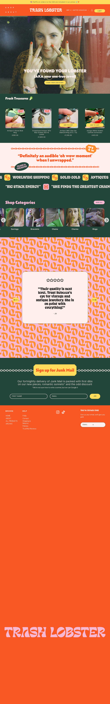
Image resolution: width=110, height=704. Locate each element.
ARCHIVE (9, 424)
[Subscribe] (92, 424)
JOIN (95, 396)
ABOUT (8, 418)
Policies (25, 426)
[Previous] (3, 220)
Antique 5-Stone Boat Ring (15, 131)
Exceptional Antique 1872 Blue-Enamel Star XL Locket (41, 132)
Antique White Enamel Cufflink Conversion (95, 131)
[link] (49, 178)
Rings (95, 229)
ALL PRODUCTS (12, 421)
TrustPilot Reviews (29, 429)
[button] (11, 8)
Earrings (15, 229)
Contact (26, 418)
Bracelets (35, 229)
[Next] (106, 220)
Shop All (99, 202)
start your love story (55, 82)
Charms (75, 229)
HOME (8, 416)
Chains (55, 229)
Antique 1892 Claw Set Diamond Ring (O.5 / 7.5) (68, 131)
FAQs (25, 416)
